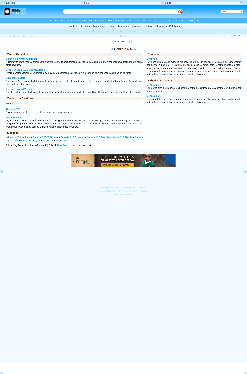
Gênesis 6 (152, 59)
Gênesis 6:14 (154, 85)
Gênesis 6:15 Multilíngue (45, 137)
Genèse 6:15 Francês (98, 137)
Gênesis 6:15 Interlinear (18, 137)
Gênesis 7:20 (13, 109)
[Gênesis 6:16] (243, 178)
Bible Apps (47, 140)
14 (150, 62)
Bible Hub (60, 140)
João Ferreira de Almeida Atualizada (25, 70)
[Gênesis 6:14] (3, 178)
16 (148, 71)
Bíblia (9, 36)
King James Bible (15, 78)
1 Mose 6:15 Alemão (122, 137)
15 (172, 65)
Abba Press (62, 145)
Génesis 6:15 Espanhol (72, 137)
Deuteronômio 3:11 (16, 117)
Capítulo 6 (23, 36)
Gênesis (16, 36)
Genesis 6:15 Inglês (30, 140)
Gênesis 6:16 (154, 96)
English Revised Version (19, 89)
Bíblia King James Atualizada (21, 59)
